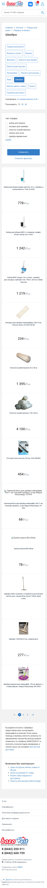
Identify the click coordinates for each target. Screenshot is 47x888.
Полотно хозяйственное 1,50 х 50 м (24, 413)
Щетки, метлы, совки (16, 86)
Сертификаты (7, 807)
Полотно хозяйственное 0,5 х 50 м (23, 368)
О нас (4, 801)
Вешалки (11, 60)
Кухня (32, 86)
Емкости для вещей (28, 60)
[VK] (30, 4)
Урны (9, 79)
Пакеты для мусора (30, 73)
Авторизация (43, 4)
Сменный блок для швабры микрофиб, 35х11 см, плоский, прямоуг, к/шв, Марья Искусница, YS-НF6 (23, 505)
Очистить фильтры (23, 158)
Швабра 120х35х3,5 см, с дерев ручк (23, 639)
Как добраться (8, 830)
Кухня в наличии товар (22, 773)
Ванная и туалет (14, 53)
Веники (28, 53)
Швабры (19, 79)
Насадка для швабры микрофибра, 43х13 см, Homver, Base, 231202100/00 (23, 324)
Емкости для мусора (16, 66)
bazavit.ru (10, 880)
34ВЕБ (19, 867)
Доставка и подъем (10, 818)
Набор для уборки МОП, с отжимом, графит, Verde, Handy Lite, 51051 (23, 233)
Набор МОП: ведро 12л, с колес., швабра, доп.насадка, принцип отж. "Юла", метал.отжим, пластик (23, 279)
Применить (23, 152)
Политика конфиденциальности (16, 813)
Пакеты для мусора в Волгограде (25, 781)
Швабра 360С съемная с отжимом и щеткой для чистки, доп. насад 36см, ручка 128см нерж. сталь (23, 596)
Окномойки (12, 73)
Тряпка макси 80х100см (23, 549)
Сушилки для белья (15, 93)
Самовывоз (7, 824)
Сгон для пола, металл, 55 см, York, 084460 (23, 458)
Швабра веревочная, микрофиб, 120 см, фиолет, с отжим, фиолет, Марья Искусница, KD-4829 (23, 685)
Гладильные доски (15, 47)
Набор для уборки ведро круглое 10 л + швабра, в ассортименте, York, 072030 (23, 188)
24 (22, 104)
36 (26, 104)
